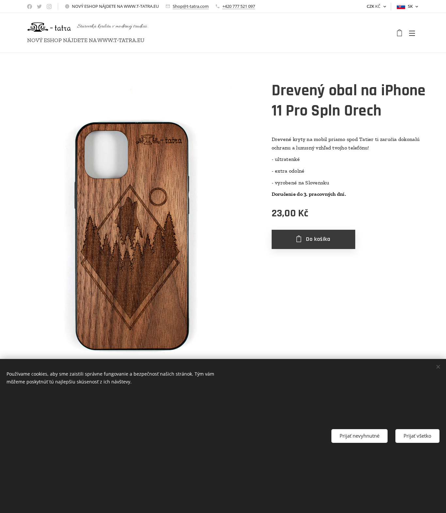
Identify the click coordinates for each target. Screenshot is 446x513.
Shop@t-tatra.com (191, 6)
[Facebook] (29, 6)
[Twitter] (39, 6)
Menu (414, 32)
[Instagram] (49, 6)
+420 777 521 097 (238, 6)
